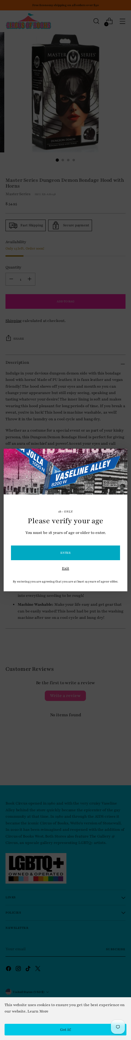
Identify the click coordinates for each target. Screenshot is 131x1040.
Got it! (65, 1029)
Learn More (37, 1011)
